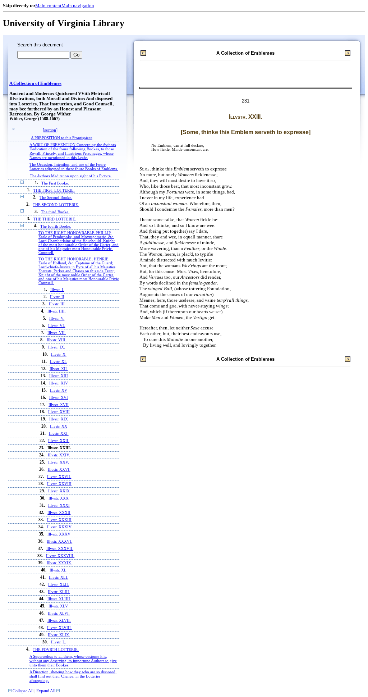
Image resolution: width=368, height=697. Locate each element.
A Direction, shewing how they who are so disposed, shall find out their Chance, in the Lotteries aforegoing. (72, 676)
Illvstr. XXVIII (59, 484)
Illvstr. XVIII (59, 412)
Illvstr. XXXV (58, 534)
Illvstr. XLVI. (59, 613)
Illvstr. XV (58, 390)
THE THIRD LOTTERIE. (54, 219)
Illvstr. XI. (58, 362)
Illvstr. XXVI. (59, 470)
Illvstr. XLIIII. (59, 599)
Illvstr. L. (58, 642)
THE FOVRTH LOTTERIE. (56, 649)
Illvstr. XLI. (58, 577)
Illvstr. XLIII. (59, 592)
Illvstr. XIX (58, 419)
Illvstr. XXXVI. (59, 541)
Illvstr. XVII (59, 405)
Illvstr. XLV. (59, 606)
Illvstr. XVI (58, 398)
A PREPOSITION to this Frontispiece (61, 138)
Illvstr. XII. (59, 369)
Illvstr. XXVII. (59, 477)
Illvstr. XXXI (59, 505)
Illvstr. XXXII (58, 513)
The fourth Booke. (55, 226)
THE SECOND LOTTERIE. (56, 204)
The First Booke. (55, 183)
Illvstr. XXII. (58, 441)
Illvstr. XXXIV (59, 527)
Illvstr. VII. (56, 333)
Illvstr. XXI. (59, 434)
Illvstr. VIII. (56, 340)
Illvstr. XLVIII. (59, 628)
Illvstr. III (57, 304)
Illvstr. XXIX (59, 491)
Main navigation (77, 5)
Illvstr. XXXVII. (59, 549)
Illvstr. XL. (59, 570)
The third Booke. (55, 212)
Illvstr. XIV (58, 383)
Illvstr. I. (57, 290)
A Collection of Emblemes (35, 83)
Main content (48, 5)
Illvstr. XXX (59, 498)
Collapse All (23, 691)
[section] (50, 130)
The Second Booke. (56, 197)
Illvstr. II (57, 297)
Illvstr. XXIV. (59, 455)
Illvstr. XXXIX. (59, 563)
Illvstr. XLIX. (59, 635)
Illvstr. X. (58, 354)
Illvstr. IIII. (56, 311)
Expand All (45, 691)
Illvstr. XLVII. (59, 621)
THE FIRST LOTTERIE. (54, 190)
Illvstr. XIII (58, 376)
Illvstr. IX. (56, 347)
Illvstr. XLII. (58, 585)
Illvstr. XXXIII (59, 520)
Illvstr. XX (58, 426)
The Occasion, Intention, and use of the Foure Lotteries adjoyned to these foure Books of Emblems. (73, 166)
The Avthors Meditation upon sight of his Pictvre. (71, 176)
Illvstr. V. (56, 318)
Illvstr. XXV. (58, 462)
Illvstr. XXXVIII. (60, 556)
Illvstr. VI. (56, 326)
